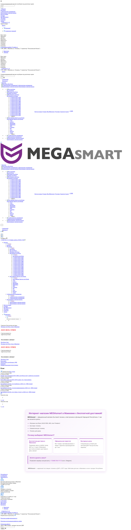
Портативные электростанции (17, 302)
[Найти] (2, 7)
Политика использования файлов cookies (11, 521)
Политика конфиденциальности (9, 518)
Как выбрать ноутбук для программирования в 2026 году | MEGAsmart (19, 388)
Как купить (4, 502)
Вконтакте (6, 51)
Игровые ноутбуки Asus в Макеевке (10, 326)
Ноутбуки (12, 249)
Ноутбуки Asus (5, 342)
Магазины (3, 503)
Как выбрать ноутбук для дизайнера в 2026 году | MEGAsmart (17, 383)
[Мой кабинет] (1, 227)
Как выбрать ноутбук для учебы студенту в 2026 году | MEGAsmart (18, 392)
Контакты (3, 504)
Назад (9, 243)
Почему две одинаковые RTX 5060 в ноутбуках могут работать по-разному (20, 375)
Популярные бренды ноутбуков (21, 279)
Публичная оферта (5, 524)
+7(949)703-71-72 (5, 22)
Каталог (9, 245)
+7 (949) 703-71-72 (56, 460)
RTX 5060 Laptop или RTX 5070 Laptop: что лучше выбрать (16, 379)
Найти (2, 528)
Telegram (6, 52)
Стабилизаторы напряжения (17, 297)
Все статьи (12, 371)
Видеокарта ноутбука (18, 256)
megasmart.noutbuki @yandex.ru (10, 47)
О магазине (4, 500)
